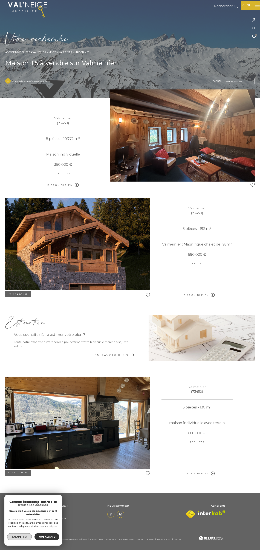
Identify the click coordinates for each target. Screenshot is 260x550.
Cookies (177, 539)
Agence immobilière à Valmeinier (25, 52)
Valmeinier (65, 52)
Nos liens (150, 539)
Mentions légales (127, 539)
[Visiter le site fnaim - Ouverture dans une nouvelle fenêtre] (190, 514)
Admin (140, 539)
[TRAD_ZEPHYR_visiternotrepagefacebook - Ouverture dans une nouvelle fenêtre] (110, 514)
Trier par (216, 81)
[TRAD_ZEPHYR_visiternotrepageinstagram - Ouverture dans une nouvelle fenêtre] (120, 514)
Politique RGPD (164, 539)
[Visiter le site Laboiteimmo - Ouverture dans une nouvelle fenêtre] (211, 538)
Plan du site (111, 539)
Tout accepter (46, 536)
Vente (52, 52)
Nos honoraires (96, 539)
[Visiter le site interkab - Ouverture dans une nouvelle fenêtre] (212, 512)
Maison (79, 52)
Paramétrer (19, 536)
